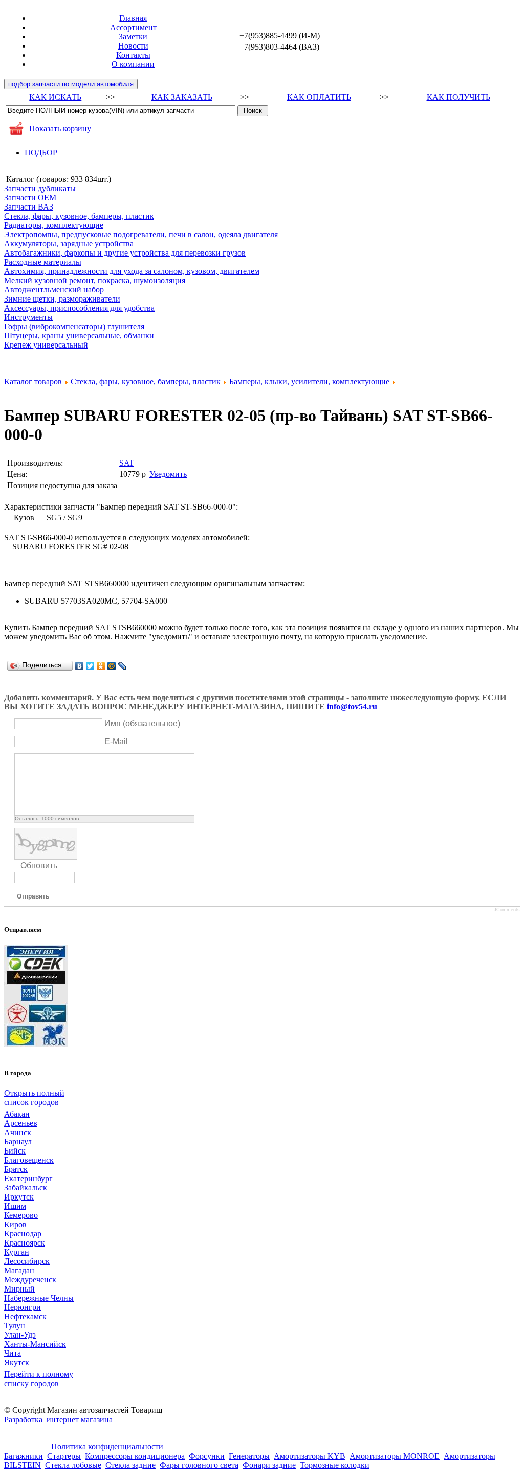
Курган (16, 1252)
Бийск (15, 1150)
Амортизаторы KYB (309, 1456)
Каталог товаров (33, 381)
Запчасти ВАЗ (28, 206)
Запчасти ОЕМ (30, 197)
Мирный (19, 1288)
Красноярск (24, 1242)
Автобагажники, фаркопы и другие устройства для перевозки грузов (125, 252)
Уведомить (168, 474)
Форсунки (207, 1456)
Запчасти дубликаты (40, 188)
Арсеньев (20, 1123)
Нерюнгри (22, 1307)
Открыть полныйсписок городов (34, 1098)
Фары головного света (199, 1465)
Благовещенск (29, 1160)
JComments (507, 909)
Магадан (19, 1270)
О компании (133, 64)
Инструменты (28, 317)
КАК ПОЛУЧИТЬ (458, 97)
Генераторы (249, 1456)
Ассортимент (133, 27)
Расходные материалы (42, 262)
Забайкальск (25, 1187)
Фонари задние (269, 1465)
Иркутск (19, 1196)
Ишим (15, 1206)
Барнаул (18, 1141)
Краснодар (22, 1233)
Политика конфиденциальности (107, 1446)
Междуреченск (30, 1279)
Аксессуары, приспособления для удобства (79, 308)
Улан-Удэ (20, 1334)
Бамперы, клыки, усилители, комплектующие (309, 381)
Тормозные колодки (334, 1465)
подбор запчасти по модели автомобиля (71, 84)
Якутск (16, 1362)
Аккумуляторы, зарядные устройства (69, 243)
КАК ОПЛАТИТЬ (319, 97)
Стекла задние (130, 1465)
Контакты (133, 55)
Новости (133, 45)
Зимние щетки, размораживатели (62, 298)
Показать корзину (60, 128)
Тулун (14, 1325)
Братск (16, 1169)
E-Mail (116, 741)
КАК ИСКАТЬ (55, 97)
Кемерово (21, 1215)
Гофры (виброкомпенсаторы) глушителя (74, 326)
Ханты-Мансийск (35, 1344)
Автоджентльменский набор (54, 289)
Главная (133, 18)
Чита (12, 1353)
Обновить (38, 865)
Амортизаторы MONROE (395, 1456)
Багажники (23, 1456)
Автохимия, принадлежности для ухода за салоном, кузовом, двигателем (131, 271)
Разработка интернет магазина (58, 1419)
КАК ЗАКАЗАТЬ (181, 97)
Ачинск (17, 1132)
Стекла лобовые (73, 1465)
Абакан (17, 1114)
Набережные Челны (39, 1298)
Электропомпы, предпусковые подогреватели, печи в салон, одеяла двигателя (141, 234)
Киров (15, 1224)
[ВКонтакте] (79, 666)
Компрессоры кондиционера (135, 1456)
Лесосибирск (27, 1261)
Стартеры (64, 1456)
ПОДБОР (41, 152)
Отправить (33, 896)
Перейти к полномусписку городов (38, 1379)
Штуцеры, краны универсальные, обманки (79, 335)
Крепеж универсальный (46, 344)
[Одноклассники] (101, 666)
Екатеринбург (28, 1178)
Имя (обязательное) (142, 723)
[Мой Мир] (111, 666)
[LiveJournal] (122, 666)
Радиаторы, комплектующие (53, 225)
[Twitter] (90, 666)
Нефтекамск (25, 1316)
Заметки (133, 36)
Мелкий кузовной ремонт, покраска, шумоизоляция (94, 280)
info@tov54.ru (352, 706)
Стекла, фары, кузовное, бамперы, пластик (79, 216)
